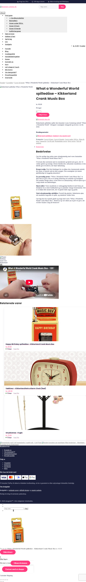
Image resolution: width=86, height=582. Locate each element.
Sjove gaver (71, 141)
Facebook (7, 467)
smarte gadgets (36, 490)
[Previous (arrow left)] (1, 581)
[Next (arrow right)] (3, 581)
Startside (8, 78)
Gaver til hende (15, 29)
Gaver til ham (14, 26)
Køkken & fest (10, 37)
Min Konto (8, 70)
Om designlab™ (11, 72)
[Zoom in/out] (7, 579)
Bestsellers (13, 21)
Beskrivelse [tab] (40, 147)
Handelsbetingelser (12, 57)
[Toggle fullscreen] (5, 579)
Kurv (6, 65)
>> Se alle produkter (16, 18)
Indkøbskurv (9, 510)
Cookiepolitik (10, 54)
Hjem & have (9, 34)
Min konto (7, 505)
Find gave (8, 16)
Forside (8, 49)
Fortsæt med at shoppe (14, 569)
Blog (6, 51)
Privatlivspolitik (11, 75)
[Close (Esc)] (1, 579)
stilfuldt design (24, 490)
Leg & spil (50, 141)
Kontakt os (9, 62)
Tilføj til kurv (43, 115)
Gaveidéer (9, 83)
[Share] (3, 579)
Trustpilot (7, 463)
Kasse (7, 59)
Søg (62, 7)
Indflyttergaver (15, 31)
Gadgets (8, 44)
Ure (6, 42)
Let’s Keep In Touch (12, 67)
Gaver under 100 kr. (16, 23)
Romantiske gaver (61, 141)
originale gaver (14, 490)
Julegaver (43, 141)
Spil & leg (8, 39)
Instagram (7, 465)
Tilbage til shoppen (20, 563)
